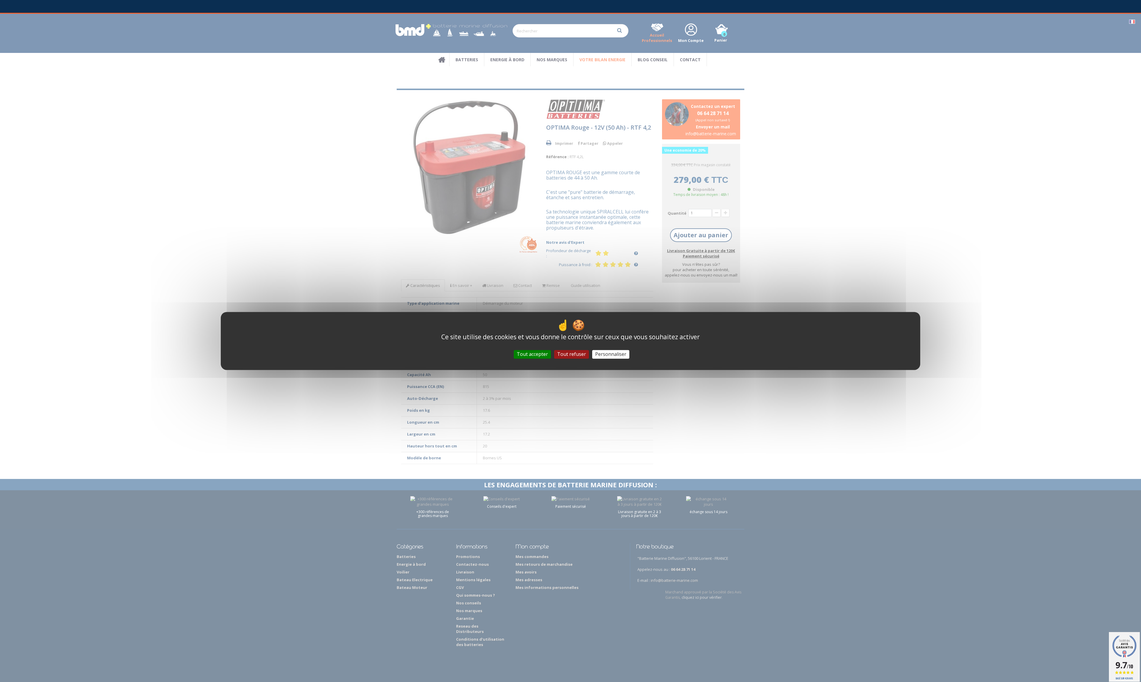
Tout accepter (532, 354)
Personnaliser (610, 354)
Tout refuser (571, 354)
